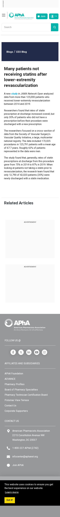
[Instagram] (44, 352)
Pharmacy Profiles (14, 384)
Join (42, 16)
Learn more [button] (12, 492)
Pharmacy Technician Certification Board (26, 394)
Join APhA (18, 465)
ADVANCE (10, 378)
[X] (21, 352)
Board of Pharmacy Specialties (21, 389)
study (14, 93)
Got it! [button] (9, 500)
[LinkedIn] (29, 352)
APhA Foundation (14, 373)
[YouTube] (36, 352)
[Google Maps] (8, 431)
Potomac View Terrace (17, 400)
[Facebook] (13, 352)
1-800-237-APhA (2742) (25, 448)
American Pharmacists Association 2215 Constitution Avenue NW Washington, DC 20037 (31, 435)
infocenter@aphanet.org (25, 456)
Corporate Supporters (16, 410)
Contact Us (10, 405)
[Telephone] (8, 448)
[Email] (8, 456)
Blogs (9, 51)
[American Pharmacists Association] (18, 15)
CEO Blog (21, 51)
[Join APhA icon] (8, 465)
